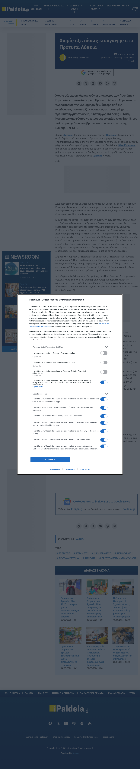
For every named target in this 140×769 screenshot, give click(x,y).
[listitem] (70, 347)
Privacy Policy (85, 469)
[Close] (117, 300)
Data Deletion (54, 469)
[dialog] (70, 385)
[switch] (103, 353)
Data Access (70, 469)
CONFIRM (50, 459)
